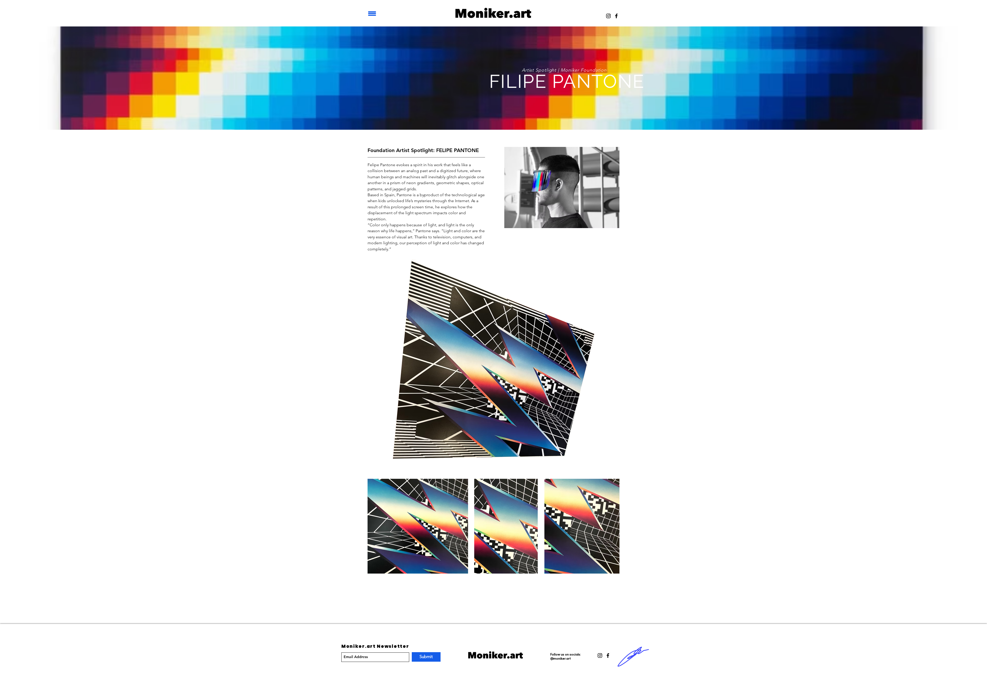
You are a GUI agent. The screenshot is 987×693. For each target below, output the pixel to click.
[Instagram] (608, 16)
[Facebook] (616, 16)
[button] (372, 13)
